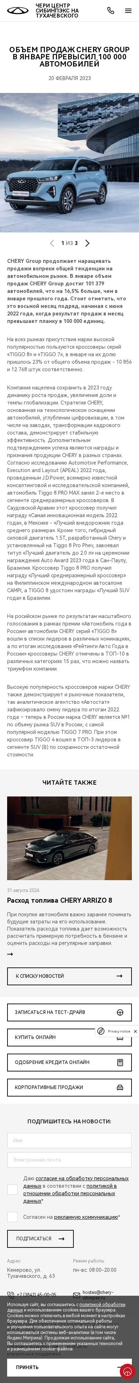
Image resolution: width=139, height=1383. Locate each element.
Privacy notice (119, 1031)
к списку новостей (40, 976)
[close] (135, 1031)
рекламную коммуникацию (86, 1217)
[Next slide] (87, 243)
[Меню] (128, 10)
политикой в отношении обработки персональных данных (70, 1193)
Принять (27, 1367)
